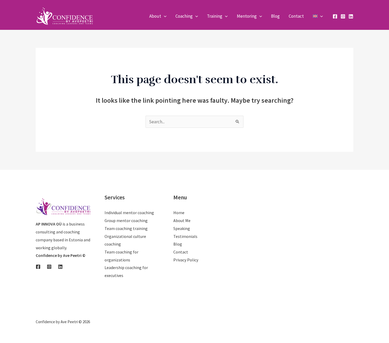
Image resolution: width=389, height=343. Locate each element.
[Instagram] (343, 16)
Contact (180, 252)
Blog (177, 244)
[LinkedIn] (351, 16)
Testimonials (185, 236)
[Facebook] (335, 16)
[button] (163, 16)
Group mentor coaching (126, 220)
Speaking (181, 228)
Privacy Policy (185, 259)
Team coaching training (126, 228)
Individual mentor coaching (129, 212)
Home (178, 212)
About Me (182, 220)
